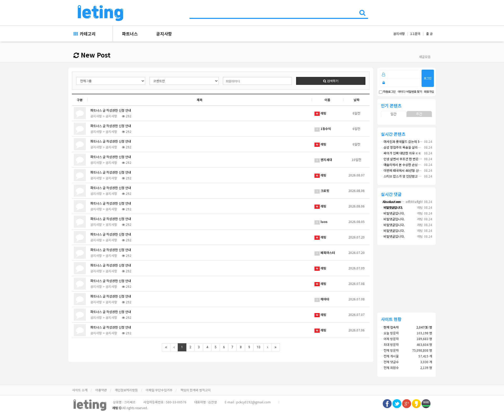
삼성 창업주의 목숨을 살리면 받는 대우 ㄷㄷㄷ (412, 147)
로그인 (428, 78)
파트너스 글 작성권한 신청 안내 (110, 110)
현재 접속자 (391, 327)
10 (258, 347)
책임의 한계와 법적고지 (195, 390)
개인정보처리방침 (126, 390)
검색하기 (332, 81)
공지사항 (164, 33)
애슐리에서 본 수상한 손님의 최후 (404, 164)
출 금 (429, 33)
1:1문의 (415, 33)
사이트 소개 (79, 390)
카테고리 (87, 33)
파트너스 (130, 33)
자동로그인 (389, 91)
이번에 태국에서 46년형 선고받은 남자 (407, 170)
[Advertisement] (406, 278)
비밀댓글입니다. (393, 213)
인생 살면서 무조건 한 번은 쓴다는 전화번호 (410, 159)
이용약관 (101, 390)
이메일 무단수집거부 (159, 390)
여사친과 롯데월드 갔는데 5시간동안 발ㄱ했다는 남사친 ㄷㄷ (421, 141)
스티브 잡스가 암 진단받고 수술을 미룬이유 (410, 176)
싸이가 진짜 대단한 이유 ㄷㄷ (401, 153)
